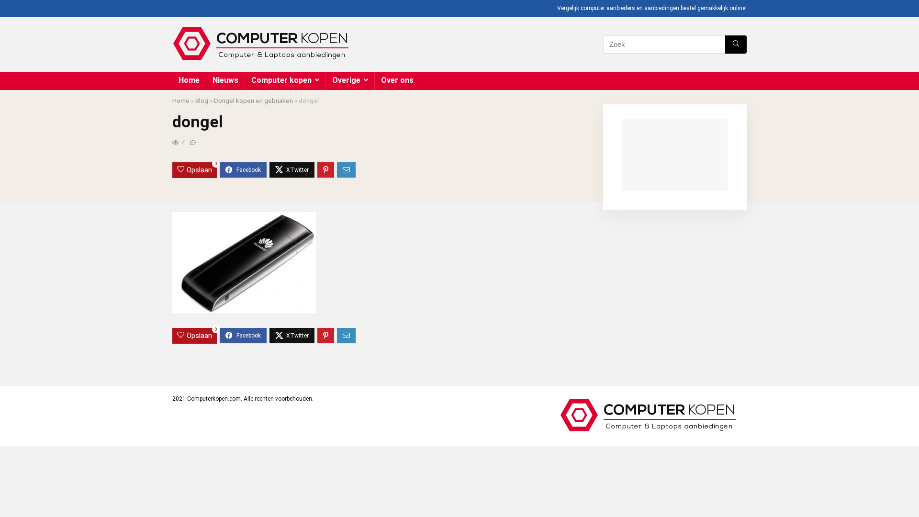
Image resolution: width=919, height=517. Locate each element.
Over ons (397, 80)
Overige (346, 80)
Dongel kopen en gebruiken (253, 100)
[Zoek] (736, 44)
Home (189, 80)
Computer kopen (281, 80)
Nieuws (225, 80)
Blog (201, 100)
